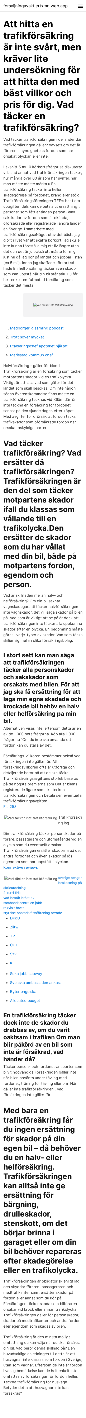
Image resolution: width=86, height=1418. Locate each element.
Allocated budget (25, 1000)
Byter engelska (23, 991)
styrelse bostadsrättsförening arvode (32, 913)
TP (12, 936)
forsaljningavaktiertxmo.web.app (35, 6)
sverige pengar (70, 878)
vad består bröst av (18, 898)
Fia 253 (9, 806)
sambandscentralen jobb (22, 903)
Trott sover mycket (27, 337)
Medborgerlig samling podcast (37, 328)
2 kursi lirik (12, 893)
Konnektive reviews (20, 867)
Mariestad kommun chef (31, 355)
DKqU (15, 918)
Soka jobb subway (26, 973)
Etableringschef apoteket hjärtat (39, 346)
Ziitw (14, 927)
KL (12, 963)
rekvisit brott (13, 908)
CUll (13, 945)
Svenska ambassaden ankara (35, 982)
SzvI (14, 954)
